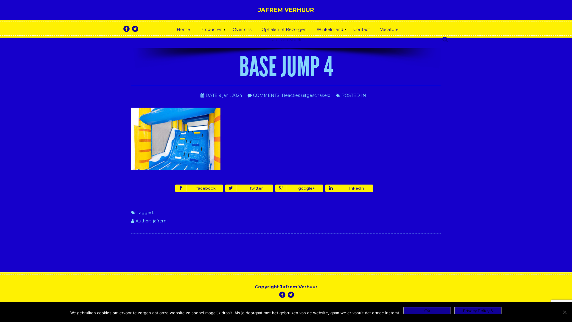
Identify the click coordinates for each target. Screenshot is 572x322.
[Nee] (565, 312)
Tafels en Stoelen (287, 39)
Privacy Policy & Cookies (478, 311)
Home (183, 29)
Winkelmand (330, 29)
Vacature (389, 29)
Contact (361, 29)
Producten (211, 29)
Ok (427, 310)
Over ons (242, 29)
